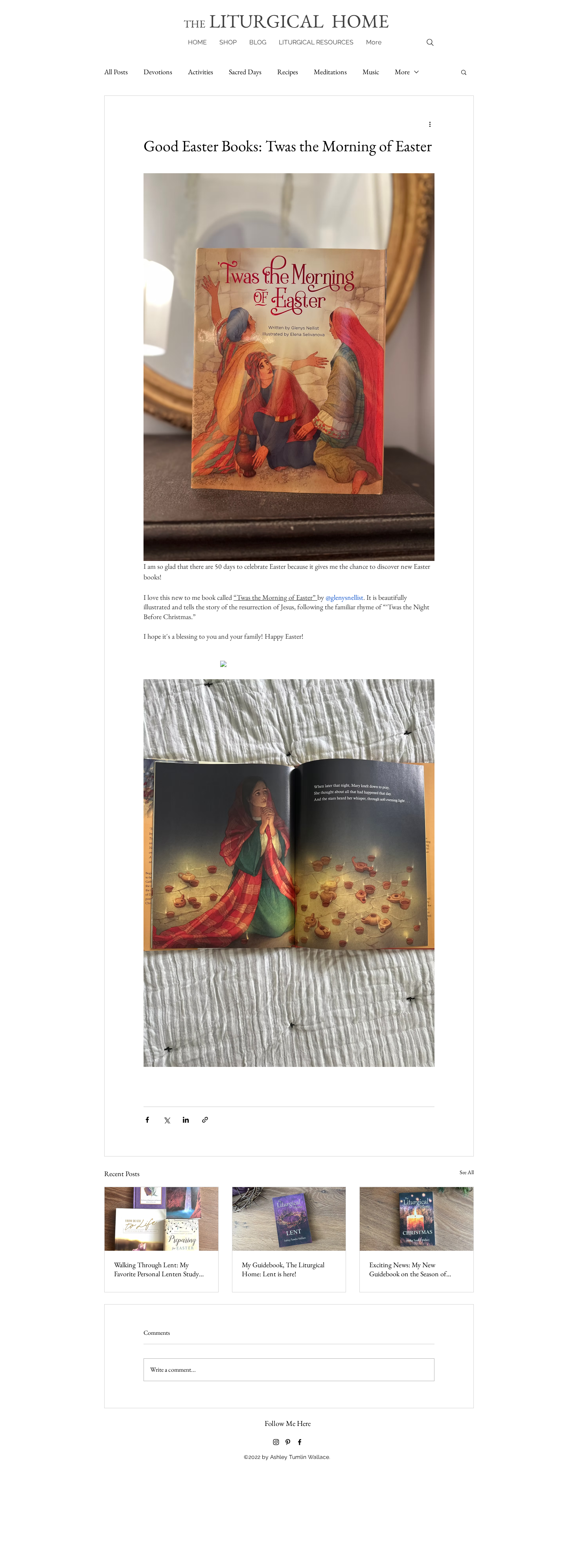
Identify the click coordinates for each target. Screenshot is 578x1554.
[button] (394, 660)
